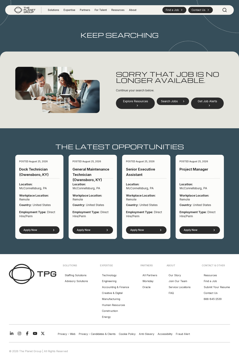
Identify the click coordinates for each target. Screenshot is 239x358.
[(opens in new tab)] (32, 273)
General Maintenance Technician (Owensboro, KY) (91, 174)
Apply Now (30, 230)
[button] (174, 10)
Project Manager (193, 169)
